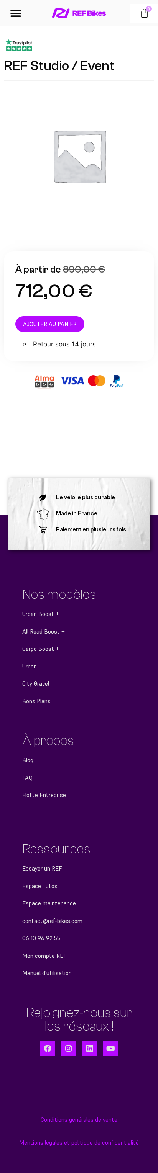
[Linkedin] (89, 1048)
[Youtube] (110, 1048)
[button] (16, 13)
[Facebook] (47, 1048)
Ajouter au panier (50, 324)
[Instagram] (68, 1048)
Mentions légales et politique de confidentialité (79, 1142)
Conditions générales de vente (79, 1119)
